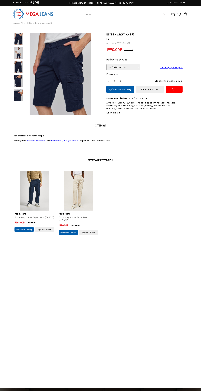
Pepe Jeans (20, 214)
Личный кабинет (177, 3)
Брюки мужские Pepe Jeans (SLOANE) (73, 218)
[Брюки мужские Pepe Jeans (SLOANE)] (78, 191)
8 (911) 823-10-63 (21, 3)
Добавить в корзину (120, 89)
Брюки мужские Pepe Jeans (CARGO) (34, 217)
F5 (107, 39)
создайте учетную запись (65, 141)
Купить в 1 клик (150, 89)
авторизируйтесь (36, 141)
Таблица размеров (171, 67)
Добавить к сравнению (169, 81)
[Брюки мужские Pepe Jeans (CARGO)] (34, 191)
